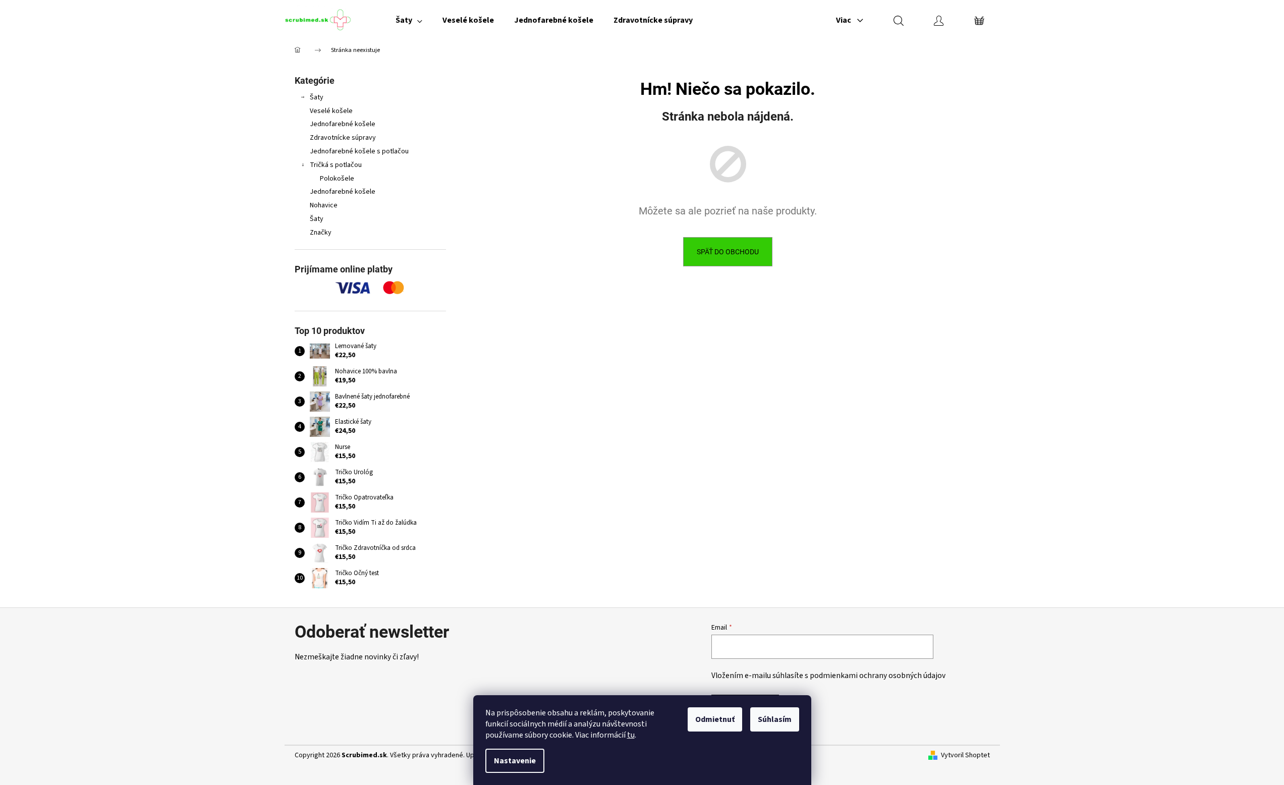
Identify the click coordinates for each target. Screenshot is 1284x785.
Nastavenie (515, 760)
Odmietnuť (715, 719)
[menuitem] (408, 20)
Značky (320, 233)
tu (631, 735)
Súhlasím (775, 719)
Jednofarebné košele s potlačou (359, 151)
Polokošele (337, 179)
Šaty (316, 97)
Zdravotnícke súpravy (343, 138)
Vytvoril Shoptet (965, 755)
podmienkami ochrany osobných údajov (877, 675)
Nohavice (324, 205)
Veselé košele (331, 111)
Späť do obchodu (728, 252)
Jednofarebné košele (342, 124)
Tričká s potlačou (336, 165)
